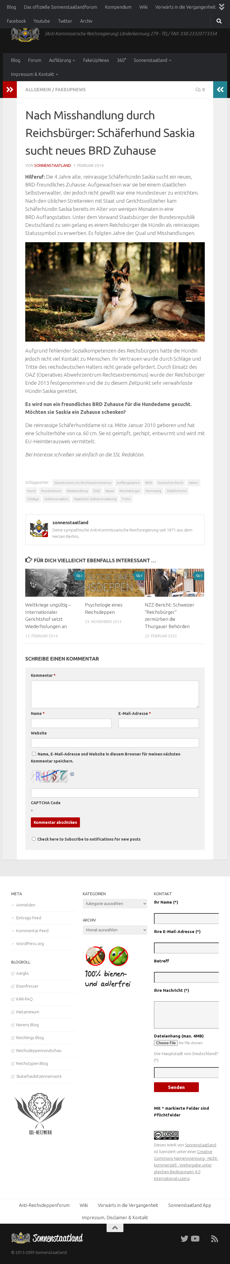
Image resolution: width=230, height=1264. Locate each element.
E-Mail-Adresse (134, 713)
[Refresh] (72, 773)
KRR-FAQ (24, 999)
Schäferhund (177, 491)
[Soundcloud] (205, 1239)
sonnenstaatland (52, 165)
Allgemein (38, 89)
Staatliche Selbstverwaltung (95, 499)
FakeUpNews (96, 60)
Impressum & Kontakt (32, 74)
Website (39, 733)
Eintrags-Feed (28, 917)
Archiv (86, 21)
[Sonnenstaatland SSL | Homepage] (25, 33)
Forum (34, 60)
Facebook (16, 21)
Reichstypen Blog (32, 1063)
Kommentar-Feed (32, 930)
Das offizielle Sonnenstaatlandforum (60, 7)
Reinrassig (153, 491)
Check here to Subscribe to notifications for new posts (88, 839)
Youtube (42, 21)
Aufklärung (60, 60)
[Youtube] (195, 1239)
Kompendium (118, 7)
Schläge (33, 499)
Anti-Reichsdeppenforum (44, 1205)
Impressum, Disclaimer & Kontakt (115, 1217)
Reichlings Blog (30, 1037)
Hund (31, 491)
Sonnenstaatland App (189, 1205)
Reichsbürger (129, 491)
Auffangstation (128, 482)
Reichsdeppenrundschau (38, 1050)
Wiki (143, 7)
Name (38, 713)
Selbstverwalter (56, 499)
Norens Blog (27, 1024)
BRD (148, 482)
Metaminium (27, 1011)
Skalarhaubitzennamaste (39, 1076)
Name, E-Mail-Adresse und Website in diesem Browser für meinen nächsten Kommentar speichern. (105, 757)
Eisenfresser (27, 986)
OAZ (96, 491)
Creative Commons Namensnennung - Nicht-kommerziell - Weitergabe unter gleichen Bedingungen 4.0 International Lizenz (186, 1165)
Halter (193, 482)
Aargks (22, 973)
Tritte (126, 499)
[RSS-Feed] (215, 1239)
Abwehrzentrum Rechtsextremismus (82, 482)
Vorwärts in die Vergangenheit (185, 7)
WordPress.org (30, 943)
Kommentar (43, 675)
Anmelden (25, 904)
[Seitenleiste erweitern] (10, 89)
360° (121, 60)
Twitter (65, 21)
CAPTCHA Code (46, 803)
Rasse (109, 491)
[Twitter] (184, 1239)
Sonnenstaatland (150, 60)
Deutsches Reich (170, 482)
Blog (11, 7)
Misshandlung (77, 491)
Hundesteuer (51, 491)
